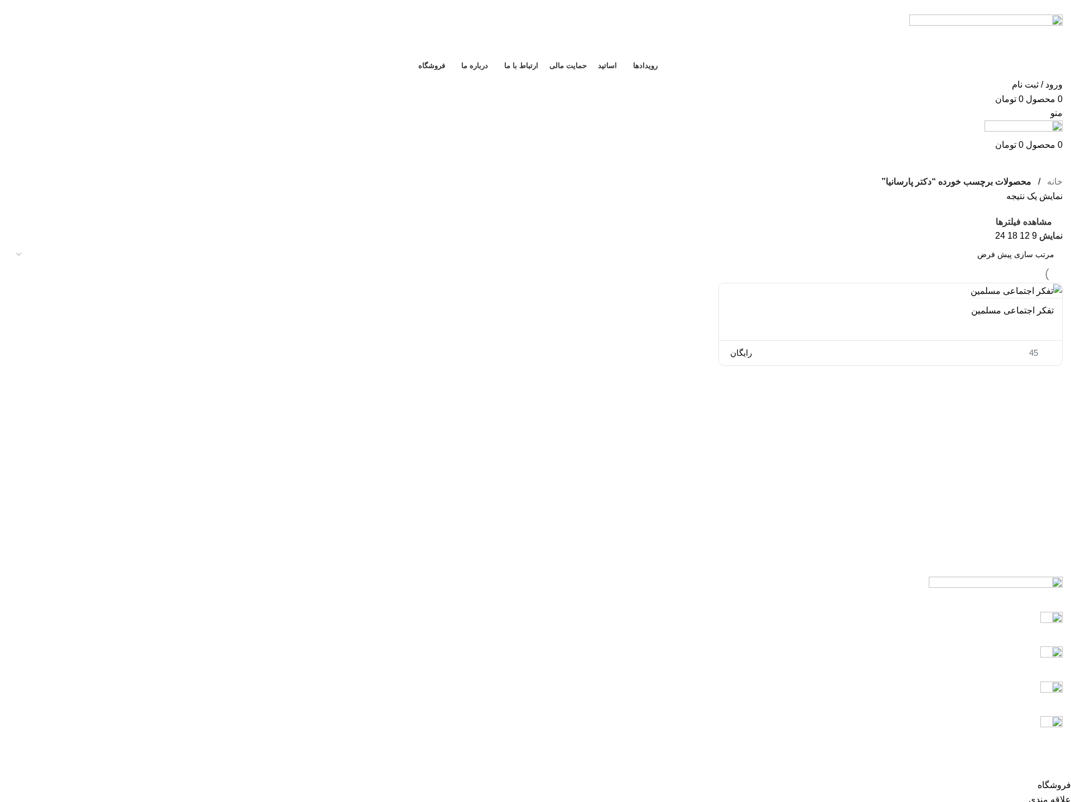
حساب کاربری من (315, 645)
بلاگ (341, 603)
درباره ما (332, 666)
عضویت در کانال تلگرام (996, 692)
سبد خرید (332, 687)
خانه (1054, 181)
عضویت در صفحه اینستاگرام (986, 656)
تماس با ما (329, 624)
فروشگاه (332, 708)
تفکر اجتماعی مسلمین (1012, 310)
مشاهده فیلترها (1024, 221)
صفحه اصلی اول (318, 582)
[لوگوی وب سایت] (986, 33)
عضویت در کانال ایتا (1002, 622)
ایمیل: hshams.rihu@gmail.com (978, 726)
